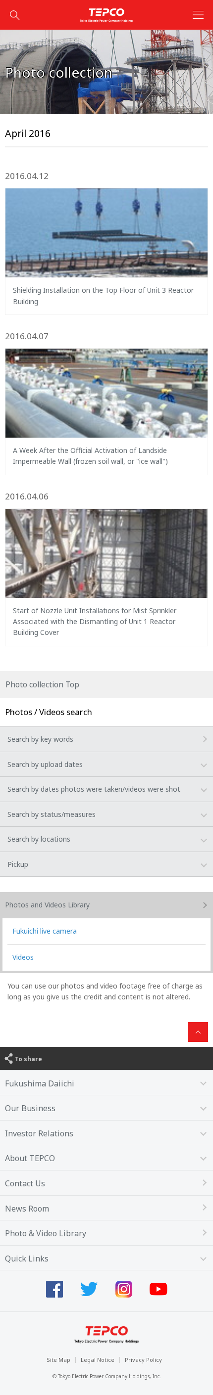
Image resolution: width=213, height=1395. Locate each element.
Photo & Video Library (45, 1233)
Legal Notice (97, 1359)
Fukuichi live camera (44, 931)
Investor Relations (39, 1133)
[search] (15, 15)
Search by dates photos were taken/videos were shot (93, 789)
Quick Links (27, 1258)
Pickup (17, 864)
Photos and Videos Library (47, 904)
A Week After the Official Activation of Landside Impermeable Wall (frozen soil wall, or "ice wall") (90, 456)
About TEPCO (30, 1158)
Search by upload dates (45, 764)
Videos (23, 957)
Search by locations (38, 839)
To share (28, 1059)
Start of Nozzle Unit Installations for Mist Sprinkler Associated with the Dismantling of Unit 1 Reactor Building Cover (94, 621)
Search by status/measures (51, 814)
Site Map (58, 1359)
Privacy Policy (143, 1359)
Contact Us (25, 1183)
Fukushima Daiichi (39, 1083)
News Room (27, 1208)
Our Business (30, 1108)
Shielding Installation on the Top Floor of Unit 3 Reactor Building (103, 295)
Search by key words (40, 739)
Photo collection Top (42, 684)
